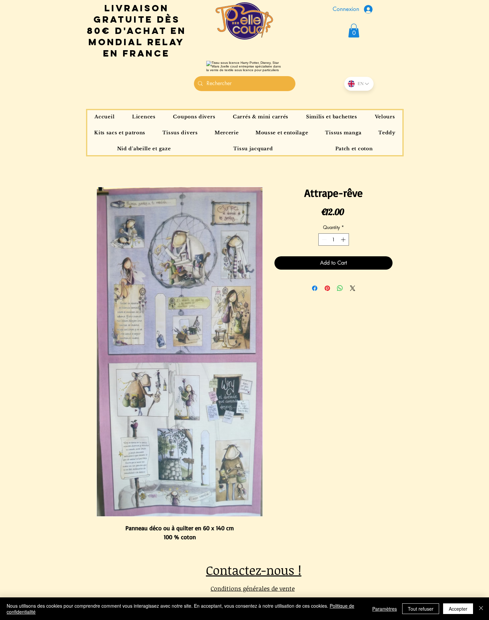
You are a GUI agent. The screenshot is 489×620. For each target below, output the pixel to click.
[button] (354, 31)
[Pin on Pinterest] (327, 288)
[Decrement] (323, 239)
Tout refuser (420, 608)
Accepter (458, 608)
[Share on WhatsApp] (340, 288)
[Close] (481, 609)
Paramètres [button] (384, 608)
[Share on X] (353, 288)
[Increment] (344, 239)
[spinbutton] (334, 239)
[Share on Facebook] (315, 288)
